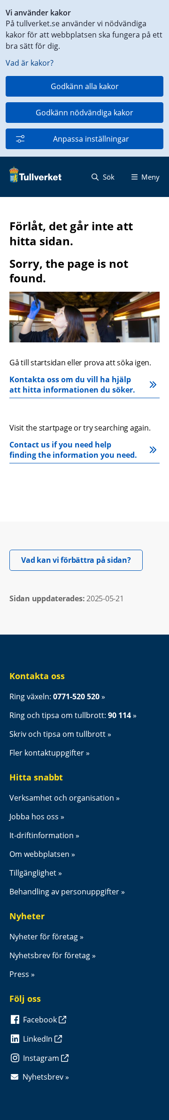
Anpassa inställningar (91, 139)
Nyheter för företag (43, 936)
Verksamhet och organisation (61, 798)
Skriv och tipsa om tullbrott (57, 734)
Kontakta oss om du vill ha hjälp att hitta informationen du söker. (73, 384)
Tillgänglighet (32, 873)
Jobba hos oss (34, 816)
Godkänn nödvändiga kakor (84, 112)
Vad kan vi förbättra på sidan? (82, 559)
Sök (108, 177)
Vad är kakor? (30, 63)
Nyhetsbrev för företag (49, 955)
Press (19, 974)
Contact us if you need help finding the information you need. (73, 449)
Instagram (42, 1058)
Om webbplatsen (39, 854)
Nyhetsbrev (43, 1077)
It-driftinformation (41, 835)
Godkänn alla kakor (85, 86)
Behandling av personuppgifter (64, 891)
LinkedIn (38, 1039)
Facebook (41, 1019)
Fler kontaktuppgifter (46, 753)
